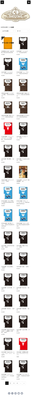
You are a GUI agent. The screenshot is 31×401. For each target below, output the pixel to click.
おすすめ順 (5, 31)
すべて (19, 31)
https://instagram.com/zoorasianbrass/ (15, 393)
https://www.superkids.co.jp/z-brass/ (22, 393)
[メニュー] (2, 2)
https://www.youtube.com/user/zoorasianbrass (18, 393)
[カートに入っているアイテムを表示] (29, 2)
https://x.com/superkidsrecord (12, 393)
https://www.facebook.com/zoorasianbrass (9, 393)
